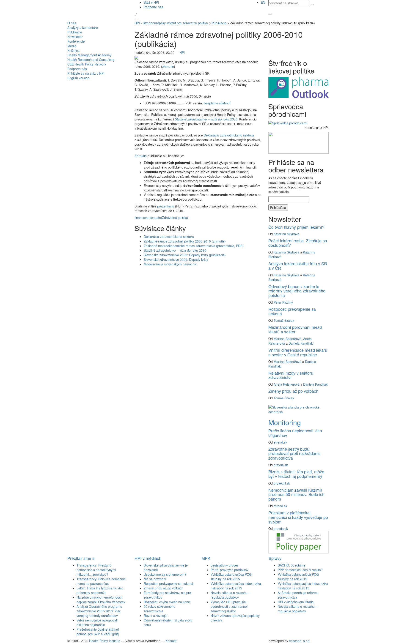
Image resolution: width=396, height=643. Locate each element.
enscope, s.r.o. (299, 640)
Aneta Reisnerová (287, 384)
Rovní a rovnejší (155, 615)
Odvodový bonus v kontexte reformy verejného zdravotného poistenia (296, 290)
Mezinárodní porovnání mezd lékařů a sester (295, 329)
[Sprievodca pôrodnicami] (287, 122)
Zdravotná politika (175, 217)
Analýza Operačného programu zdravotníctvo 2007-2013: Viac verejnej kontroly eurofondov (99, 611)
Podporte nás (153, 7)
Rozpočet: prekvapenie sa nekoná (292, 311)
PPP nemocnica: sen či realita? (300, 569)
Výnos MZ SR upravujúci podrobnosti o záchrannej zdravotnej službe (229, 606)
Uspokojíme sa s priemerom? (165, 574)
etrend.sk (280, 442)
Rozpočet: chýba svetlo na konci (167, 601)
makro (157, 217)
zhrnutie (168, 66)
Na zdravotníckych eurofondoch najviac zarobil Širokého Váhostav (101, 599)
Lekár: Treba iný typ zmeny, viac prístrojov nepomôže (100, 590)
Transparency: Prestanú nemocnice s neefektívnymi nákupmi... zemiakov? (96, 570)
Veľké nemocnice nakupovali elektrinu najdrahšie (97, 622)
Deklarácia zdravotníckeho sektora (169, 236)
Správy (275, 558)
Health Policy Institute (104, 640)
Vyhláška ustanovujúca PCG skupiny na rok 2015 (231, 576)
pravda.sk (281, 465)
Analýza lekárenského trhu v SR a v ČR (297, 265)
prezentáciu (165, 206)
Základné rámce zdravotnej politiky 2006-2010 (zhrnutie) (185, 241)
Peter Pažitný (283, 302)
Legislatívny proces (225, 565)
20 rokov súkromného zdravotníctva (159, 608)
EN (263, 2)
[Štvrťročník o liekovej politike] (298, 86)
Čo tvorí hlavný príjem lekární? (296, 227)
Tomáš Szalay (284, 320)
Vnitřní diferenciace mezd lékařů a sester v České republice (297, 352)
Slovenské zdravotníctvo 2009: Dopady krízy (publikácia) (185, 255)
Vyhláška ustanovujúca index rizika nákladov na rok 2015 (236, 585)
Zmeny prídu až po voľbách (293, 391)
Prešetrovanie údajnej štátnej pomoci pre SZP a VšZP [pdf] (98, 631)
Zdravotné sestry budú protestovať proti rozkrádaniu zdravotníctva (294, 453)
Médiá (71, 46)
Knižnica (73, 50)
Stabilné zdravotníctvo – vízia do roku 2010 (175, 250)
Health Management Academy (89, 55)
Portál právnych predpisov (229, 569)
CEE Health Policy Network (86, 64)
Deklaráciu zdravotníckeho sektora (229, 135)
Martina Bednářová (287, 338)
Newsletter (75, 36)
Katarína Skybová (286, 234)
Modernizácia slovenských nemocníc (170, 264)
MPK (205, 558)
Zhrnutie (141, 155)
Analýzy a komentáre (82, 27)
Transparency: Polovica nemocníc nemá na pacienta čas (101, 581)
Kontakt (170, 640)
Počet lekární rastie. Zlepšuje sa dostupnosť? (297, 242)
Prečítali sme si (81, 558)
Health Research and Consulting (90, 59)
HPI (182, 52)
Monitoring (284, 422)
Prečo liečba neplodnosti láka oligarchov (295, 433)
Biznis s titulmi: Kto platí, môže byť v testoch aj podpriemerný (296, 474)
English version (78, 78)
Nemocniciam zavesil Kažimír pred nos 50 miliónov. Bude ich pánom (296, 494)
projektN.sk (282, 483)
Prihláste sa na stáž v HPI (85, 73)
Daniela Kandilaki (301, 343)
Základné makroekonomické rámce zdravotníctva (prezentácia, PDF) (194, 245)
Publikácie (74, 32)
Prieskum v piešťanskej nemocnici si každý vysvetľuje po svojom (298, 517)
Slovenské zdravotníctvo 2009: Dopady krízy (176, 259)
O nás (71, 23)
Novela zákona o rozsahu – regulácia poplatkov (230, 594)
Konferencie (76, 41)
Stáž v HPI (151, 2)
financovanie (144, 217)
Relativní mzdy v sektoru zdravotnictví (290, 375)
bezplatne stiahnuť (217, 103)
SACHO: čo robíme (291, 565)
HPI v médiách (148, 558)
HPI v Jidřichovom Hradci (296, 601)
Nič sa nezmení (155, 579)
